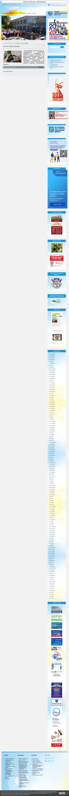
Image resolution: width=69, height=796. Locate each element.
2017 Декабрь (52, 427)
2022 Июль (51, 524)
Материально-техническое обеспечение (8, 773)
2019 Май (51, 457)
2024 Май (51, 562)
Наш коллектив (22, 760)
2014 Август (51, 367)
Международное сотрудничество (8, 771)
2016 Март (51, 393)
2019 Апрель (52, 455)
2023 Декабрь (52, 553)
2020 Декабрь (52, 491)
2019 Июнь (51, 459)
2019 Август (51, 461)
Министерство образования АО (57, 63)
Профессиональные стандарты (9, 764)
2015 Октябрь (52, 384)
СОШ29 (10, 67)
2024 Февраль (52, 556)
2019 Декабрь (52, 468)
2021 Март (51, 496)
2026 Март (51, 588)
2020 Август (51, 483)
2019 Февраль (52, 451)
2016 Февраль (52, 391)
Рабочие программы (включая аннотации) (23, 772)
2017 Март (51, 412)
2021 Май (51, 498)
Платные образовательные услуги (23, 786)
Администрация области (56, 60)
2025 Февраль (52, 571)
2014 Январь (52, 357)
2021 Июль (51, 502)
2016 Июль (51, 399)
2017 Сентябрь (52, 421)
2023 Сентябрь (52, 547)
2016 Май (51, 397)
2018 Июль (51, 440)
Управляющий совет (9, 775)
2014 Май (51, 365)
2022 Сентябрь (52, 526)
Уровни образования (23, 758)
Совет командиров (36, 761)
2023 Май (51, 541)
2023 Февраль (52, 536)
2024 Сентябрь (52, 568)
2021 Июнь (51, 500)
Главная (57, 5)
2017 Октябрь (52, 423)
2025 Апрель (52, 575)
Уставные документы (9, 758)
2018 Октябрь (52, 444)
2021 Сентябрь (52, 506)
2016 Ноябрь (52, 404)
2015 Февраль (52, 378)
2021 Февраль (52, 494)
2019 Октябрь (52, 464)
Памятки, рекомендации (37, 768)
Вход (65, 5)
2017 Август (51, 419)
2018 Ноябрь (52, 446)
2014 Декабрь (52, 374)
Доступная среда (9, 768)
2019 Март (51, 453)
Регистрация (61, 5)
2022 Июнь (51, 523)
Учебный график (22, 775)
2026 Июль (51, 596)
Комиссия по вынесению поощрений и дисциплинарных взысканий (37, 766)
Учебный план (22, 774)
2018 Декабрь (52, 447)
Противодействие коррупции (9, 761)
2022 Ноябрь (52, 530)
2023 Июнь (51, 543)
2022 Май (51, 521)
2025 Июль (51, 579)
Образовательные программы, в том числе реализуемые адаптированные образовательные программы (23, 766)
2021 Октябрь (52, 508)
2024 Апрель (52, 560)
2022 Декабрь (52, 532)
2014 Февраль (52, 359)
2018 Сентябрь (52, 442)
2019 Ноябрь (52, 466)
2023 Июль (51, 545)
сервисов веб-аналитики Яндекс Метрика (47, 791)
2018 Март (51, 432)
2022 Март (51, 517)
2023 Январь (52, 534)
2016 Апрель (52, 395)
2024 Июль (51, 564)
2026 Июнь (51, 594)
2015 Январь (52, 376)
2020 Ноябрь (52, 489)
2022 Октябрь (52, 528)
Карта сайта (53, 5)
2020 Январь (52, 470)
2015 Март (51, 380)
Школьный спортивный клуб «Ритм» (37, 771)
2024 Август (51, 566)
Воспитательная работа (37, 774)
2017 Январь (52, 408)
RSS (11, 4)
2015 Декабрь (52, 387)
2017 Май (51, 416)
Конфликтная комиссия (37, 762)
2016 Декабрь (52, 406)
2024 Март (51, 558)
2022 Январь (52, 513)
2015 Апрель (52, 382)
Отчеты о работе (36, 760)
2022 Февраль (52, 515)
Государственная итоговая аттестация (23, 777)
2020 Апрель (52, 476)
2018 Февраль (52, 431)
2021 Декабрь (52, 511)
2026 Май (51, 592)
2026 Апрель (52, 590)
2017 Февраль (52, 410)
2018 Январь (52, 429)
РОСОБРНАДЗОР (54, 65)
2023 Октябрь (52, 549)
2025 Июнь (51, 577)
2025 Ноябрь (52, 583)
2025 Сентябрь (52, 581)
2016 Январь (52, 389)
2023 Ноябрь (52, 551)
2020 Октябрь (52, 487)
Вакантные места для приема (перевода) (23, 762)
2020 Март (51, 474)
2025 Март (51, 573)
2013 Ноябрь (52, 354)
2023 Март (51, 538)
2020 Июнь (51, 479)
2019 (8, 43)
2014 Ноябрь (52, 372)
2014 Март (51, 361)
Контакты (7, 778)
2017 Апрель (52, 414)
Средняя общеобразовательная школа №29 (60, 13)
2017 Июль (51, 417)
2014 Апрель (52, 363)
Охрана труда (8, 762)
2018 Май (51, 436)
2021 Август (51, 504)
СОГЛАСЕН (62, 793)
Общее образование (23, 770)
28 (14, 43)
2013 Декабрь (52, 355)
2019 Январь (52, 449)
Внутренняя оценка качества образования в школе (24, 780)
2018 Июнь (51, 438)
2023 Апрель (52, 539)
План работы (35, 758)
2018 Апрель (52, 434)
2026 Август (51, 598)
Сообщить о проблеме (57, 204)
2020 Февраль (52, 472)
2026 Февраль (52, 586)
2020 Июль (51, 481)
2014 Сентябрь (52, 369)
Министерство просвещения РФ (57, 67)
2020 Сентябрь (52, 485)
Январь (11, 43)
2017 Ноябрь (52, 425)
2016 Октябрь (52, 402)
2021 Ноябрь (52, 509)
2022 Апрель (52, 519)
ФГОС (6, 777)
